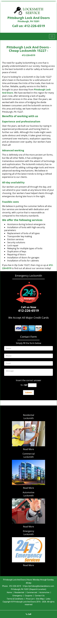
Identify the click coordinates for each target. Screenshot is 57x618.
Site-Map (40, 599)
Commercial (32, 592)
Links (48, 599)
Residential (19, 592)
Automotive (44, 592)
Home (9, 592)
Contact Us (40, 596)
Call (29, 614)
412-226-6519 (34, 26)
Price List (30, 599)
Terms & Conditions (15, 599)
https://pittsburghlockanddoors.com (38, 586)
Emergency (17, 596)
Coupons (28, 596)
